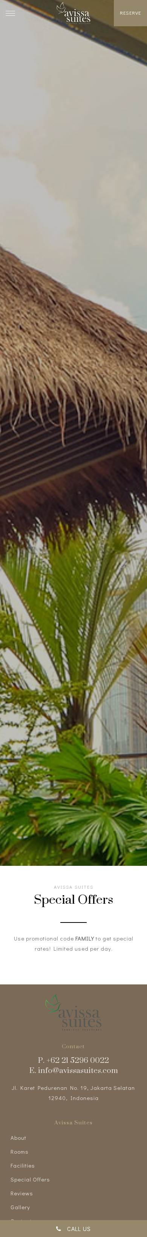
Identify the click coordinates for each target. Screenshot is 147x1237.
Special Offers (30, 1179)
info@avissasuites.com (78, 1070)
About (18, 1137)
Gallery (20, 1207)
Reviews (22, 1193)
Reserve (130, 12)
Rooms (20, 1151)
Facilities (23, 1165)
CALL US (76, 1228)
